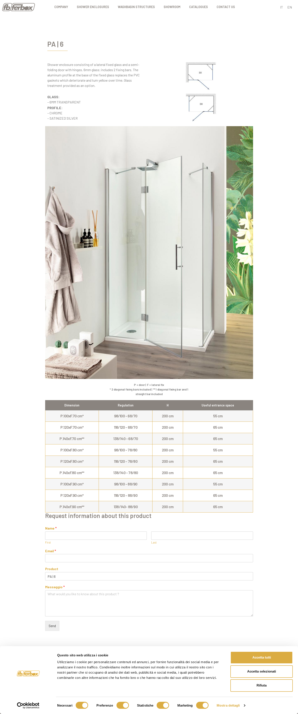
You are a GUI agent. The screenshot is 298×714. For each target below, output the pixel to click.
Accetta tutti (261, 657)
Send (52, 626)
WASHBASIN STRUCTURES (136, 7)
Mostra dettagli (228, 705)
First (48, 542)
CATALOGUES (198, 7)
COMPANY (61, 7)
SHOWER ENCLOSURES (93, 7)
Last (154, 542)
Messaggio (55, 587)
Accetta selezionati (261, 671)
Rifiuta (262, 685)
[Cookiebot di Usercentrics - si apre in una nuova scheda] (28, 705)
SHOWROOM (172, 7)
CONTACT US (226, 7)
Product (51, 569)
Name (51, 528)
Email (50, 551)
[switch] (122, 705)
